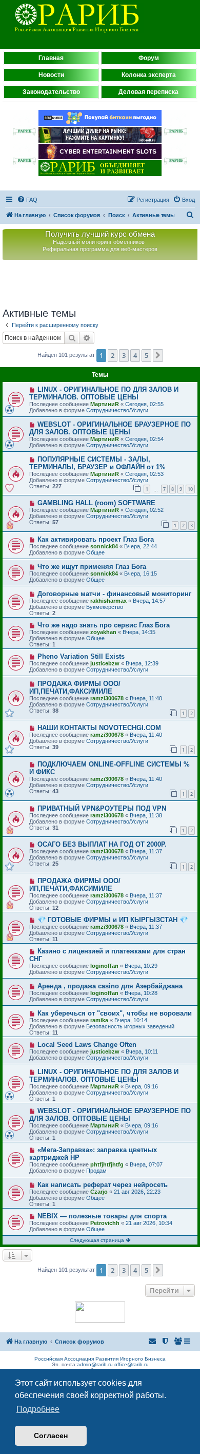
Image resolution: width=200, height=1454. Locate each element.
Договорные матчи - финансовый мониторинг (114, 594)
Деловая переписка (148, 91)
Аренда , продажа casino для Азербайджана (110, 986)
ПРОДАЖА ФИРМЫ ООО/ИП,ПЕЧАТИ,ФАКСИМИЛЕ (75, 687)
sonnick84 (104, 546)
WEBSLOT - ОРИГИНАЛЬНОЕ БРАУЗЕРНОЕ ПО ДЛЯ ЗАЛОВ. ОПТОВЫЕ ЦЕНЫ (110, 428)
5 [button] (146, 355)
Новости (51, 75)
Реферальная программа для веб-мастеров (100, 249)
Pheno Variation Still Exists (81, 656)
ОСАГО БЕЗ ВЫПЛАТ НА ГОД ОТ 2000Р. (102, 844)
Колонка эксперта (149, 75)
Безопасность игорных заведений (130, 1026)
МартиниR (104, 404)
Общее (95, 552)
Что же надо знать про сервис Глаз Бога (103, 625)
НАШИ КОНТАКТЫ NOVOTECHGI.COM (99, 728)
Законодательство (51, 91)
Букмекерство (104, 607)
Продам (96, 1171)
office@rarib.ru (131, 1364)
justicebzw (104, 663)
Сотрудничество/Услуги (117, 410)
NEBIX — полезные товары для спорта (102, 1216)
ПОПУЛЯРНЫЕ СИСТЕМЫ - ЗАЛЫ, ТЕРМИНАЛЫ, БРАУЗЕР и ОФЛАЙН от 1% (97, 463)
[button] (158, 355)
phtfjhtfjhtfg (107, 1164)
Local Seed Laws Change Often (86, 1044)
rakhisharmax (108, 601)
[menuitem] (27, 200)
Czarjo (99, 1192)
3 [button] (124, 355)
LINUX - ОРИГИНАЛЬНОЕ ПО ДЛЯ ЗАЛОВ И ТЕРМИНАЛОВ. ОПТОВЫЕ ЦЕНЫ (103, 393)
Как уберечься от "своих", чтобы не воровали (114, 1013)
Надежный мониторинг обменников (99, 242)
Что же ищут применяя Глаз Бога (91, 566)
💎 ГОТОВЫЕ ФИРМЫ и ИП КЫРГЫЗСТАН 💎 (112, 920)
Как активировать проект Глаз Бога (95, 539)
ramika (99, 1020)
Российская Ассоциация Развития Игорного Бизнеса (100, 1359)
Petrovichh (104, 1223)
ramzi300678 (107, 698)
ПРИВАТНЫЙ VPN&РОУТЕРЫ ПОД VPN (101, 808)
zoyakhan (103, 632)
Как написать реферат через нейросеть (102, 1185)
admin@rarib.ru (95, 1364)
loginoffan (104, 966)
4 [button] (135, 355)
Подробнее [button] (37, 1409)
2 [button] (112, 355)
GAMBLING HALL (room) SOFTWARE (96, 503)
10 (190, 489)
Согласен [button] (51, 1435)
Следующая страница (98, 1240)
